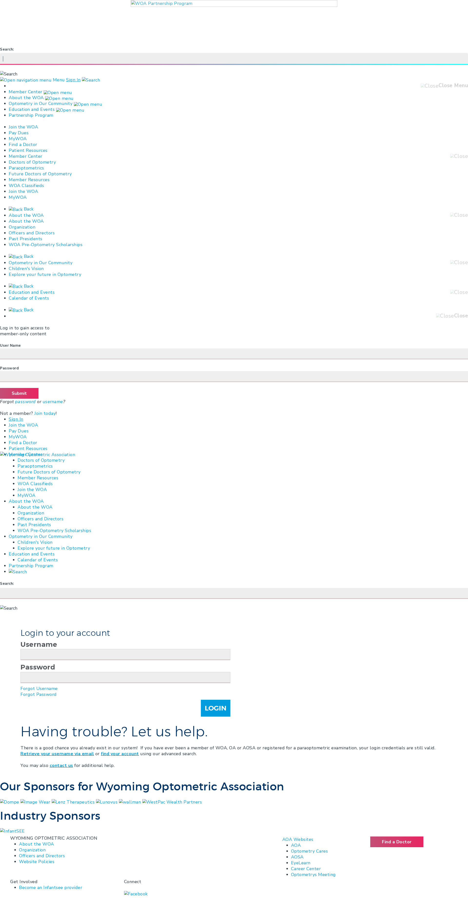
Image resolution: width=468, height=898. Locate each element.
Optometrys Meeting (313, 874)
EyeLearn (301, 863)
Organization (22, 227)
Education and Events (32, 109)
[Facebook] (136, 893)
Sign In (73, 80)
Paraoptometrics (26, 168)
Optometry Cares (309, 851)
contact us (61, 765)
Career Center (306, 869)
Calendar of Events (29, 298)
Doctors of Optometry (32, 162)
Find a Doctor (23, 144)
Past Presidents (25, 239)
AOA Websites (297, 839)
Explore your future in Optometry (45, 274)
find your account (120, 754)
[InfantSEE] (12, 831)
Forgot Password (38, 694)
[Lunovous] (107, 801)
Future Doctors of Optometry (40, 174)
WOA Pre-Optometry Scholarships (45, 245)
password (25, 402)
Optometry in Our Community (40, 103)
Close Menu (453, 85)
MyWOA (18, 139)
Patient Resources (28, 150)
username (53, 402)
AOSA (297, 857)
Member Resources (29, 180)
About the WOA (26, 98)
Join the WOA (23, 127)
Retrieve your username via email (57, 754)
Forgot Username (39, 688)
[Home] (37, 454)
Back (28, 209)
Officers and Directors (32, 233)
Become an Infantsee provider (50, 887)
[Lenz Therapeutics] (74, 801)
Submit (19, 393)
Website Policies (36, 862)
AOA (296, 845)
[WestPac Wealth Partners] (172, 801)
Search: (7, 49)
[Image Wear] (36, 801)
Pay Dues (19, 133)
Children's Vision (26, 268)
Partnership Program (31, 115)
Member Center (25, 92)
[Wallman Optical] (130, 801)
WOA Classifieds (26, 185)
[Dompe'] (10, 801)
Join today (45, 413)
